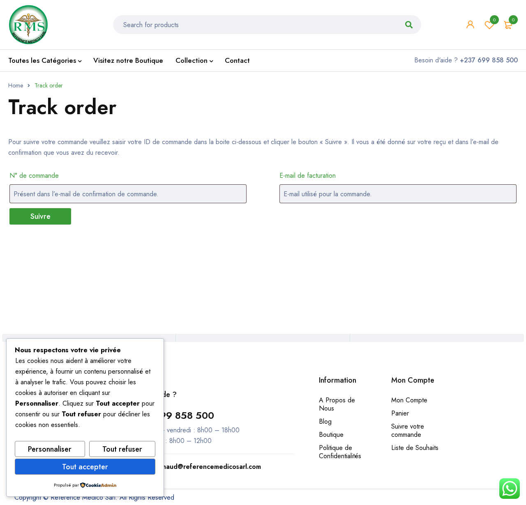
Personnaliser (50, 449)
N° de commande (34, 175)
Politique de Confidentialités (340, 452)
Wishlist (494, 19)
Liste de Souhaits (414, 447)
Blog (325, 421)
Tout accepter (85, 466)
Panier (400, 413)
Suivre (40, 216)
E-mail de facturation (307, 175)
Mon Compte (409, 400)
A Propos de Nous (337, 404)
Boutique (331, 434)
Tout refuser (122, 449)
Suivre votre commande (407, 430)
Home (15, 85)
